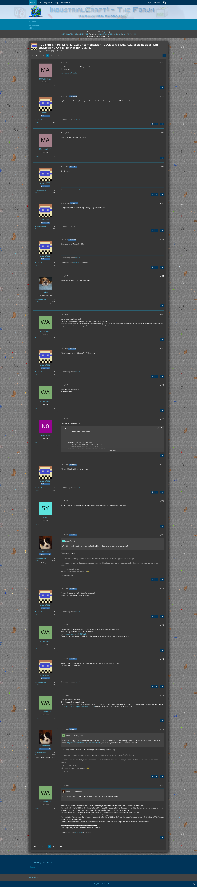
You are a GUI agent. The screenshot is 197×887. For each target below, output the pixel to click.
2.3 (72, 34)
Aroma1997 (76, 262)
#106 (162, 240)
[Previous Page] (32, 55)
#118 (162, 695)
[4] (64, 438)
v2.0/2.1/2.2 (65, 34)
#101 (162, 62)
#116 (162, 625)
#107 (162, 276)
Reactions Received (40, 120)
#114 (162, 535)
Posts (36, 86)
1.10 (125, 34)
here (76, 119)
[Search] (164, 2)
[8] (64, 447)
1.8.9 (115, 34)
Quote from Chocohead (73, 791)
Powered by (98, 884)
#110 (162, 385)
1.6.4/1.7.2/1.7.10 (105, 34)
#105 (162, 203)
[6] (64, 442)
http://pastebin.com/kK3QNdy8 (75, 634)
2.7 (83, 34)
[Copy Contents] (161, 428)
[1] (64, 432)
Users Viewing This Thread (40, 862)
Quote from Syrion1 (72, 541)
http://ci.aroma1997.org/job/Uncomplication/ (77, 706)
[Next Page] (59, 55)
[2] (64, 434)
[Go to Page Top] (193, 884)
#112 (162, 465)
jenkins (106, 32)
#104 (162, 167)
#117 (162, 659)
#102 (162, 96)
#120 (162, 785)
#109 (162, 349)
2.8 (87, 34)
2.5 (76, 34)
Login (149, 3)
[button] (158, 428)
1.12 (134, 34)
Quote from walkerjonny (74, 735)
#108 (162, 315)
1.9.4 (120, 34)
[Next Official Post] (156, 124)
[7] (64, 444)
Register (157, 3)
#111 (162, 419)
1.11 (129, 34)
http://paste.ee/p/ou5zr (69, 73)
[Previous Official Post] (153, 124)
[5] (64, 440)
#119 (162, 729)
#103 (162, 133)
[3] (64, 436)
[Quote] (162, 87)
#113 (162, 501)
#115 (162, 589)
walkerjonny (78, 832)
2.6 (79, 34)
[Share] (164, 55)
